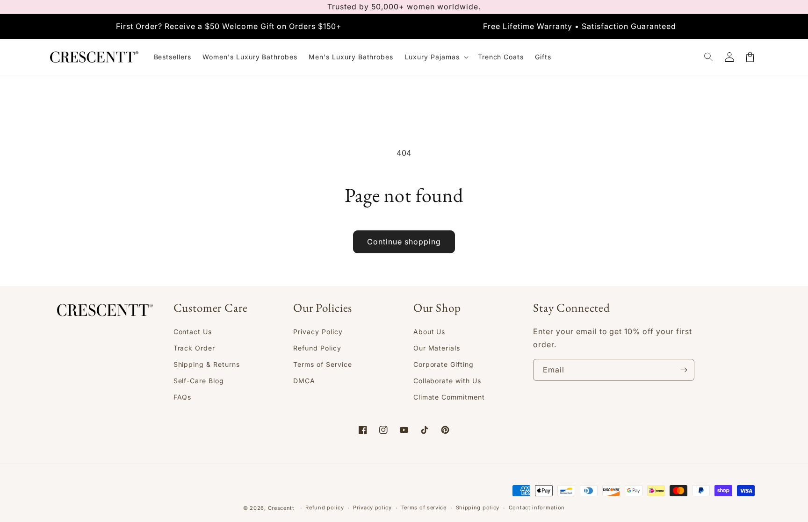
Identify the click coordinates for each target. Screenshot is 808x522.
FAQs (182, 397)
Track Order (194, 348)
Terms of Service (322, 364)
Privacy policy (372, 507)
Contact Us (192, 332)
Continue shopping (404, 241)
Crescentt (281, 508)
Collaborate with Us (447, 381)
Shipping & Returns (206, 364)
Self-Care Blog (198, 381)
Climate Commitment (449, 397)
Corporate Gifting (443, 364)
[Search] (709, 57)
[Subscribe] (683, 370)
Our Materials (436, 348)
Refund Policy (317, 348)
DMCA (304, 381)
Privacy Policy (317, 332)
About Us (429, 332)
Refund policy (324, 507)
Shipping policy (478, 507)
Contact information (537, 507)
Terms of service (424, 507)
